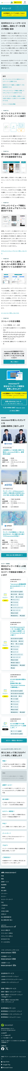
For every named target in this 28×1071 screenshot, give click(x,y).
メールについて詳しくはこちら (10, 313)
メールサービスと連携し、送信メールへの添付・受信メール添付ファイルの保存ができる (14, 98)
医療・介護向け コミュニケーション (11, 992)
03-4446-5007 (9, 407)
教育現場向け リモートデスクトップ (11, 1014)
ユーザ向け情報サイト (6, 1037)
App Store (6, 1062)
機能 (2, 879)
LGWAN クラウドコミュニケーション (11, 979)
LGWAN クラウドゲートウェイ (10, 976)
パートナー (4, 893)
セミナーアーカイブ (7, 899)
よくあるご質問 (14, 411)
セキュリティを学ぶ (7, 936)
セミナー (3, 896)
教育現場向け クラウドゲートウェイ (11, 1011)
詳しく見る (14, 362)
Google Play (6, 1064)
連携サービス (5, 882)
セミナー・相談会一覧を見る (14, 740)
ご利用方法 (4, 905)
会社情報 (3, 1033)
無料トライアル (17, 2)
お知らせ (3, 914)
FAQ (2, 902)
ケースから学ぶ (5, 942)
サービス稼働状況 (5, 1035)
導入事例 (3, 890)
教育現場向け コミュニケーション (11, 1017)
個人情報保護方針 (6, 917)
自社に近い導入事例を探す (14, 555)
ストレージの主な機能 (9, 104)
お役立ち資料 (5, 911)
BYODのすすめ (5, 939)
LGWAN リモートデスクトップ (10, 982)
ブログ (3, 908)
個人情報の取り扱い (7, 920)
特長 (2, 876)
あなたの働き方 (5, 930)
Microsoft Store (8, 1067)
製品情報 (3, 885)
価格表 (3, 887)
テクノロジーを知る (7, 933)
